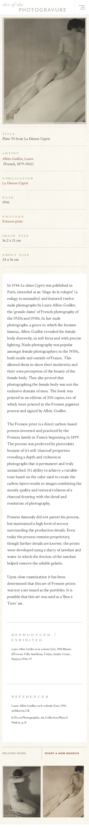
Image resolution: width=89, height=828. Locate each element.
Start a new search (62, 753)
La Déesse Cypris (15, 183)
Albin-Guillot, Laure (17, 158)
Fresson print (12, 221)
